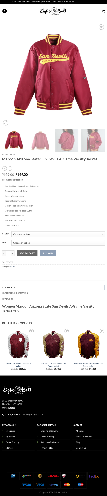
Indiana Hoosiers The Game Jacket (18, 364)
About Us (80, 431)
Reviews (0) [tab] (7, 299)
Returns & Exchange (50, 442)
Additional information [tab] (15, 293)
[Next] (99, 75)
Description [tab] (8, 287)
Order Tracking (12, 442)
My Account (11, 436)
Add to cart (27, 253)
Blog (78, 442)
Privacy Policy (47, 448)
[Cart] (103, 11)
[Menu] (4, 11)
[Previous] (7, 75)
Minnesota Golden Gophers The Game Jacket (88, 364)
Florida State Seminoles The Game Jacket (53, 364)
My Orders (10, 431)
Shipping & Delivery (49, 431)
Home (5, 154)
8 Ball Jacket (62, 492)
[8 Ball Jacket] (53, 11)
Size (4, 242)
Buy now (47, 253)
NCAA (12, 154)
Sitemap (9, 448)
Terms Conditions (84, 436)
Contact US (81, 448)
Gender (5, 234)
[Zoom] (5, 123)
